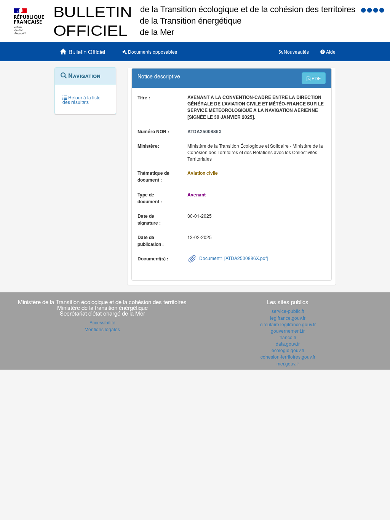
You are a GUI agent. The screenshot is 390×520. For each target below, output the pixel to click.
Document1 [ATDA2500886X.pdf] (233, 258)
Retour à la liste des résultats (81, 99)
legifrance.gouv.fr (287, 317)
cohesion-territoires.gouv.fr (288, 356)
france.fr (288, 337)
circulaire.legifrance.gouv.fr (288, 324)
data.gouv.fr (288, 343)
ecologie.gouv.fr (288, 350)
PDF (315, 78)
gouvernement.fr (288, 330)
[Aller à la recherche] (376, 10)
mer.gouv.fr (288, 363)
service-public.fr (288, 311)
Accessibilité (102, 322)
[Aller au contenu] (370, 10)
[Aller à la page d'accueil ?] (381, 10)
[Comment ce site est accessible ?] (364, 10)
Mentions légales (102, 329)
